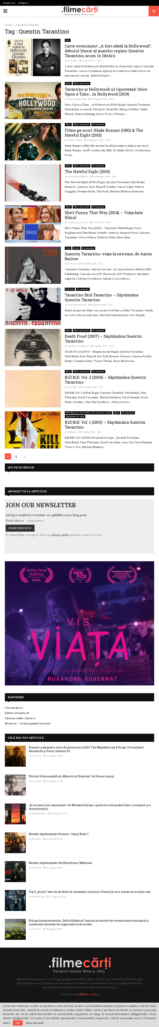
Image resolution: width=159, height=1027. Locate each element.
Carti (68, 248)
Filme (68, 83)
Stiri (68, 40)
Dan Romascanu (77, 98)
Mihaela (72, 431)
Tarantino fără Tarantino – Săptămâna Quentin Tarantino (101, 297)
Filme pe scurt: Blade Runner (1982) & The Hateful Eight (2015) (104, 133)
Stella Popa (38, 896)
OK (18, 1023)
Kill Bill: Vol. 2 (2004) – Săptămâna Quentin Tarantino (105, 380)
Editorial (70, 289)
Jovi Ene (72, 60)
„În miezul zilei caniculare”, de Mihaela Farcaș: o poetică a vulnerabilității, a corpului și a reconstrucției (90, 806)
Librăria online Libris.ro (20, 718)
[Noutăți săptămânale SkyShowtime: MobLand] (15, 871)
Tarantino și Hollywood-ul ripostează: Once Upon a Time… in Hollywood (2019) (106, 91)
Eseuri (76, 248)
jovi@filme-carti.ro (87, 994)
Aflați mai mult (34, 1023)
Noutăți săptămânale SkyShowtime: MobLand (60, 863)
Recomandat (98, 124)
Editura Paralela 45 (17, 713)
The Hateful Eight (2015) (87, 171)
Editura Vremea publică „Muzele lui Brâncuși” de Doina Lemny (71, 776)
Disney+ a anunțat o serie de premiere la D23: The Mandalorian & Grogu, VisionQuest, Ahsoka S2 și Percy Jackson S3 (86, 749)
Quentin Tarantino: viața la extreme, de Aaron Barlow (108, 256)
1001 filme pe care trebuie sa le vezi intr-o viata (88, 412)
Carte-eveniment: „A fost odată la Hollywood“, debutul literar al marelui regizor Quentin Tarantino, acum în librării (108, 50)
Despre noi (9, 2)
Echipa (22, 2)
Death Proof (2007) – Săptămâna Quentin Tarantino (103, 338)
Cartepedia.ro (14, 707)
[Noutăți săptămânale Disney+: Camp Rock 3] (15, 842)
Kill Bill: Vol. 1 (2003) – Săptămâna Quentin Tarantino (105, 425)
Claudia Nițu (39, 813)
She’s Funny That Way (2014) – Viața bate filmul (104, 215)
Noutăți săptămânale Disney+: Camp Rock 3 (58, 834)
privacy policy (60, 535)
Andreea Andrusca (78, 222)
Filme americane (81, 83)
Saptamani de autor (75, 416)
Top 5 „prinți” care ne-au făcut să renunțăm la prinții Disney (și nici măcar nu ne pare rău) (90, 892)
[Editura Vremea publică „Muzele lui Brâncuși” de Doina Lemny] (15, 785)
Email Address (15, 520)
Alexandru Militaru (78, 176)
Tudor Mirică (75, 140)
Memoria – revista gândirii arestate (28, 723)
